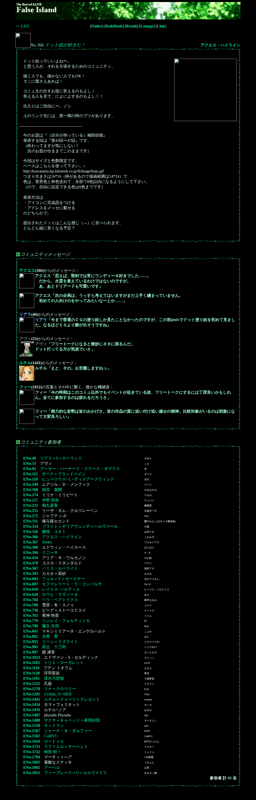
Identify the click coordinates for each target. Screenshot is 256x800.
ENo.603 (30, 579)
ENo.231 (30, 505)
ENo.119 (30, 479)
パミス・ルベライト (60, 568)
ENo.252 (30, 510)
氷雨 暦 (50, 636)
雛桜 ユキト (54, 531)
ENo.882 (30, 636)
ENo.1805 (31, 762)
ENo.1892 (31, 767)
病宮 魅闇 (52, 489)
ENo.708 (30, 605)
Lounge (146, 26)
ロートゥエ (54, 741)
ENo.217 (30, 500)
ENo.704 (30, 600)
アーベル (52, 767)
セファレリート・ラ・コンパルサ (72, 584)
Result (131, 26)
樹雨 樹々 (52, 752)
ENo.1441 (31, 699)
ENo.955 (30, 642)
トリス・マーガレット (64, 662)
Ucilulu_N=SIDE (58, 694)
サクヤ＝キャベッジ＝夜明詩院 (72, 720)
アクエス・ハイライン (220, 45)
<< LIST (23, 26)
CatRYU (51, 736)
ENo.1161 (31, 678)
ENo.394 (30, 552)
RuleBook (114, 26)
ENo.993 (30, 647)
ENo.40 (29, 458)
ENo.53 (29, 463)
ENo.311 (30, 521)
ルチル (25, 363)
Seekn (47, 542)
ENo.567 (30, 568)
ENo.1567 (31, 731)
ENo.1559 (31, 725)
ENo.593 (30, 573)
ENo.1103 (31, 662)
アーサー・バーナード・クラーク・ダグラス (80, 469)
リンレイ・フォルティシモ (66, 621)
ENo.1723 (31, 746)
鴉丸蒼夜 (50, 505)
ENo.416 (30, 558)
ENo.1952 (31, 773)
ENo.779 (30, 621)
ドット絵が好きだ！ (65, 44)
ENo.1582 (31, 736)
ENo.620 (30, 594)
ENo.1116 (31, 668)
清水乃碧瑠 (54, 678)
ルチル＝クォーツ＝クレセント (72, 699)
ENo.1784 (31, 757)
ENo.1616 (31, 741)
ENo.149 (30, 484)
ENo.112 (30, 474)
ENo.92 (29, 469)
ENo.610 (30, 589)
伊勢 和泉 (50, 500)
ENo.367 (30, 542)
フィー (25, 387)
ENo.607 (30, 584)
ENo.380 (30, 547)
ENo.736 (30, 610)
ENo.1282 (31, 694)
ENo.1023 (31, 657)
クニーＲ (50, 552)
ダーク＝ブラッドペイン (64, 474)
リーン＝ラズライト (60, 642)
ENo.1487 (31, 715)
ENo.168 (30, 489)
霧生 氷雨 (50, 626)
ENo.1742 (31, 752)
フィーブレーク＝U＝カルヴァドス (75, 773)
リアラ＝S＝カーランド (61, 458)
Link (161, 26)
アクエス (27, 270)
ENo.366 (30, 537)
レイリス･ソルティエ (61, 589)
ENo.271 (30, 516)
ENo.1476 (31, 710)
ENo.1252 (31, 683)
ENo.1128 (31, 673)
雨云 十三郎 (54, 647)
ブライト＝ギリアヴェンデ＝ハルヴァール (80, 526)
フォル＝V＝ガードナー (63, 579)
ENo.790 (30, 626)
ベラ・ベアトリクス (60, 600)
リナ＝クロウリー (60, 689)
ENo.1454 (31, 704)
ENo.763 (30, 615)
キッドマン (54, 725)
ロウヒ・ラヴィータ (60, 594)
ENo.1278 (31, 689)
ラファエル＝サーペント (66, 746)
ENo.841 (30, 631)
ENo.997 (30, 652)
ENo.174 (30, 495)
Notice (96, 26)
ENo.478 (30, 563)
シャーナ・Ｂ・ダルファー (68, 731)
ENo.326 (30, 531)
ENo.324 (30, 526)
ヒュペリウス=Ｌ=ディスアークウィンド (78, 479)
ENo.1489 (31, 720)
